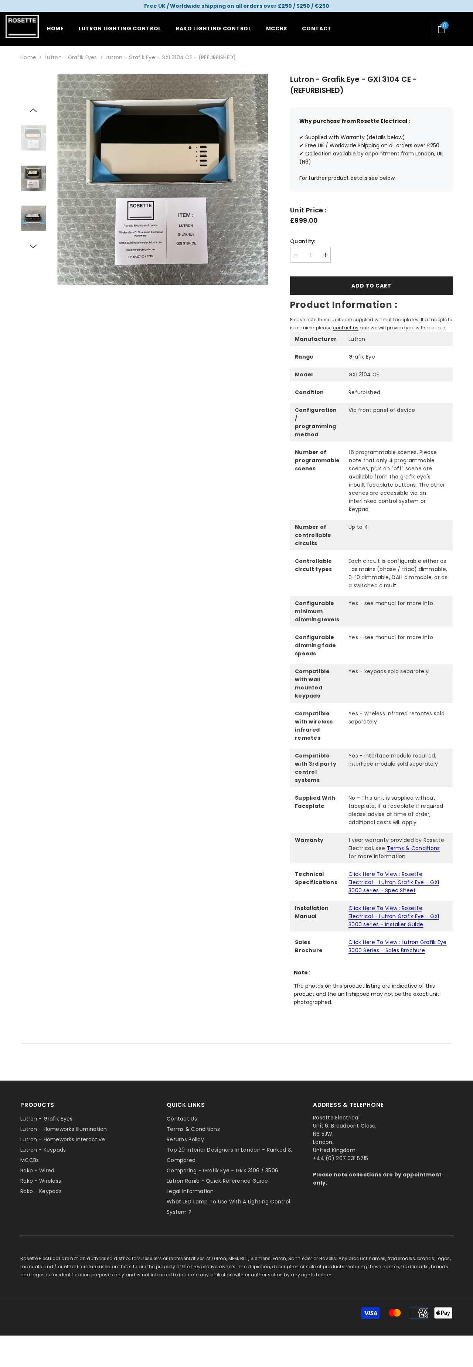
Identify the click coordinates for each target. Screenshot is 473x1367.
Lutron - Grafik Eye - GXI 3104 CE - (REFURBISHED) (353, 84)
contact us (345, 328)
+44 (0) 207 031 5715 (340, 1158)
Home (28, 57)
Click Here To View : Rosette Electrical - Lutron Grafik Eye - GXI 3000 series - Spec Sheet (393, 882)
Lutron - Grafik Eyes (71, 57)
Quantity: (303, 241)
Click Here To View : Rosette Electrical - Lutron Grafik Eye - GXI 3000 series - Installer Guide (393, 916)
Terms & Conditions (413, 848)
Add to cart (371, 285)
